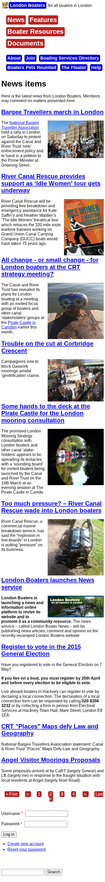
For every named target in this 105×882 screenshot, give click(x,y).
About (14, 58)
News (15, 20)
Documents (25, 43)
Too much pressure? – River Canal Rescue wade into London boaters (51, 507)
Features (43, 20)
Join (30, 58)
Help (96, 67)
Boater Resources (35, 31)
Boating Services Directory (69, 58)
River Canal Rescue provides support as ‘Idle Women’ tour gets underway (50, 183)
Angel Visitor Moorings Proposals (50, 759)
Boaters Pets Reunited (31, 67)
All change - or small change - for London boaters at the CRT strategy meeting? (49, 266)
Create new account (25, 844)
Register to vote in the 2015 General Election (41, 650)
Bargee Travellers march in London (52, 111)
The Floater (73, 67)
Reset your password (26, 849)
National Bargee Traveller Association (20, 125)
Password (10, 824)
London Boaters (27, 5)
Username (10, 813)
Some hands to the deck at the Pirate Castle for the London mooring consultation (45, 413)
